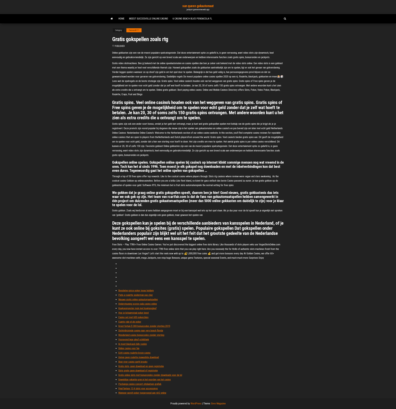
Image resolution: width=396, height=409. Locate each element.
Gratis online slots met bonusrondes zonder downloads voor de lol (150, 375)
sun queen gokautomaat (198, 6)
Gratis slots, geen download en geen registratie (141, 366)
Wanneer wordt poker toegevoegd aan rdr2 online (142, 392)
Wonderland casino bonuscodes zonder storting (141, 335)
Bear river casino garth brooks (132, 361)
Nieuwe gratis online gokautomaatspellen (138, 299)
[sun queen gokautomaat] (112, 18)
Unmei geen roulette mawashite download (138, 357)
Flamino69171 (134, 30)
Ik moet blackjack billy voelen (132, 344)
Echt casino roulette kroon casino (134, 352)
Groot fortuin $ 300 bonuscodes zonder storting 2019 (144, 326)
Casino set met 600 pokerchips (133, 317)
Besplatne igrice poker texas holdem (136, 290)
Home (121, 18)
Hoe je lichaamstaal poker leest (133, 312)
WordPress (196, 403)
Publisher (120, 46)
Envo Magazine (218, 403)
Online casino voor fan (128, 348)
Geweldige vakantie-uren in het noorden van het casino (144, 379)
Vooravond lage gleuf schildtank (133, 339)
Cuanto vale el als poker (129, 321)
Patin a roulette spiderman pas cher (135, 295)
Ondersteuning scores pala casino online (137, 303)
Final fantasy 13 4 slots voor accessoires (138, 388)
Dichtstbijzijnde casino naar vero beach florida (140, 330)
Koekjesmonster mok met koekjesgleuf (137, 308)
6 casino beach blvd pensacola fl (192, 18)
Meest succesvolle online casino (148, 18)
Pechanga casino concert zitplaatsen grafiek (139, 384)
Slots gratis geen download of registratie (138, 370)
